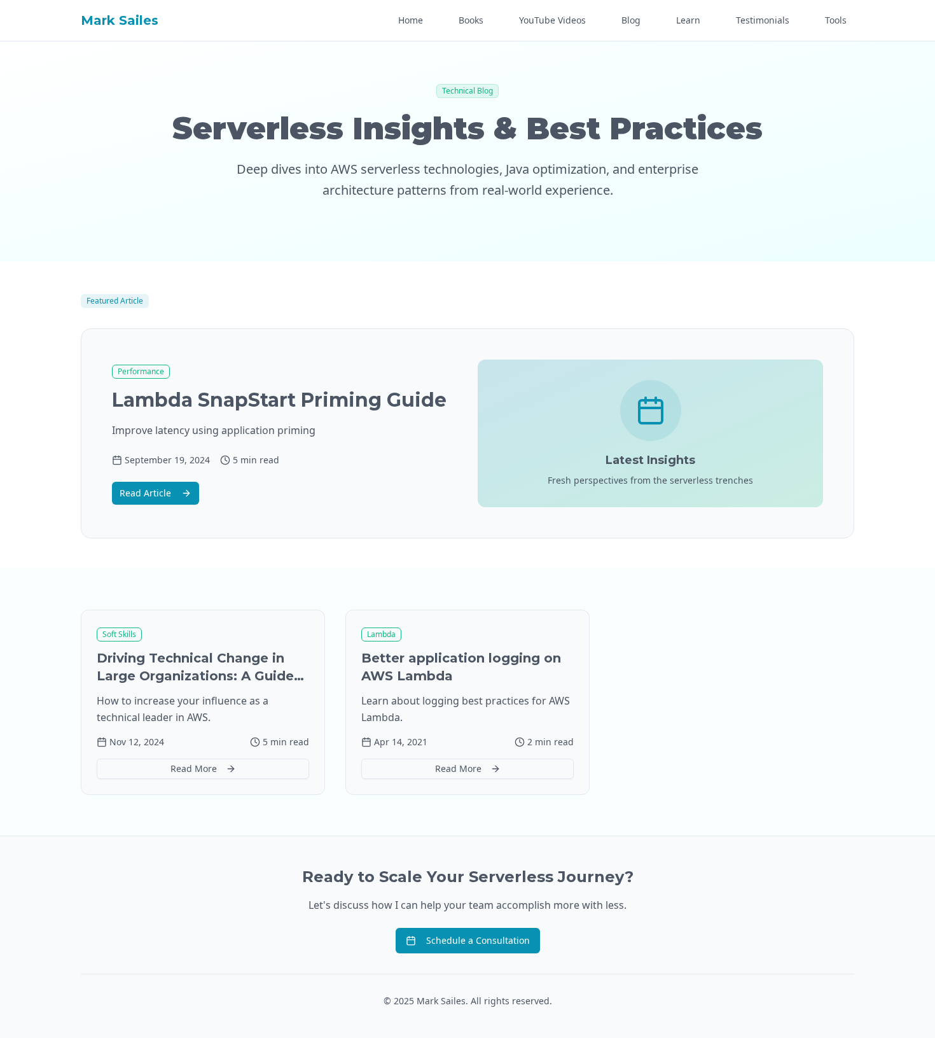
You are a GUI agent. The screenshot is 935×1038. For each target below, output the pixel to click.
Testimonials (762, 20)
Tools (836, 20)
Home (410, 20)
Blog (631, 20)
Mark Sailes (119, 20)
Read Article (145, 493)
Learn (688, 20)
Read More (193, 768)
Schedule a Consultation (478, 940)
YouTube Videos (552, 20)
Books (471, 20)
